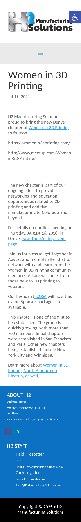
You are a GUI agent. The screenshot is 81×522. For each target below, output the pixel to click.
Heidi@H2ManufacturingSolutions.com (39, 467)
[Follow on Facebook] (8, 431)
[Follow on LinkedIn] (17, 431)
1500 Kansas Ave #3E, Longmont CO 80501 (32, 419)
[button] (75, 17)
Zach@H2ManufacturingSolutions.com (39, 485)
